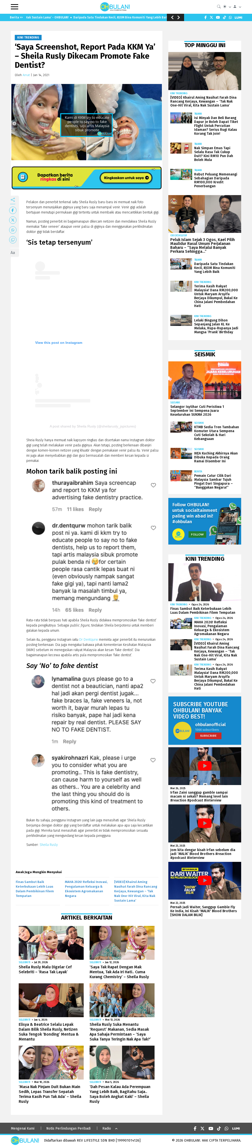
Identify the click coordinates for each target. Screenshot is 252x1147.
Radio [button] (106, 1128)
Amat (26, 75)
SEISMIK (175, 402)
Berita (198, 471)
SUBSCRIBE (208, 735)
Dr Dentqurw (88, 640)
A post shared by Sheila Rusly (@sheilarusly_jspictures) (93, 426)
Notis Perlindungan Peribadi (68, 1128)
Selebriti (24, 962)
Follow (197, 534)
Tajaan (198, 113)
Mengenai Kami (22, 1128)
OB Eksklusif (178, 235)
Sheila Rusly (48, 845)
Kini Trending (28, 37)
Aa (13, 252)
